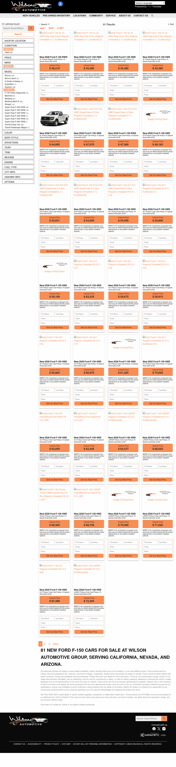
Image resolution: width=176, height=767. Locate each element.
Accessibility (35, 744)
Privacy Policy (52, 744)
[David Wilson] (31, 6)
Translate (156, 6)
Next (56, 644)
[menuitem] (18, 49)
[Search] (31, 28)
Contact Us (20, 744)
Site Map (66, 744)
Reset (17, 34)
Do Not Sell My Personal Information (92, 744)
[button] (60, 4)
